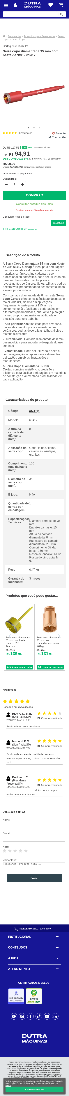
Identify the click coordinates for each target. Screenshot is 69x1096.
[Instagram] (22, 1016)
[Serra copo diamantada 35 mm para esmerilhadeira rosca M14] (50, 633)
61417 (21, 46)
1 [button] (28, 128)
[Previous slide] (10, 636)
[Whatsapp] (14, 1016)
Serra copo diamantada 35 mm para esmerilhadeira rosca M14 (49, 641)
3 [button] (39, 128)
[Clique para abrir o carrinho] (61, 5)
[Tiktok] (39, 1016)
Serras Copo (18, 39)
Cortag (7, 46)
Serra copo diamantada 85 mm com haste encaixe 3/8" (18, 640)
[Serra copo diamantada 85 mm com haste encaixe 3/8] (19, 633)
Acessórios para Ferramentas (39, 36)
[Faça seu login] (15, 5)
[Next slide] (59, 636)
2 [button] (34, 128)
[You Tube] (47, 1016)
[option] (34, 93)
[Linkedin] (55, 1016)
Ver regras (32, 229)
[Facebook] (30, 1016)
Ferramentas (14, 36)
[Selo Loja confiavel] (17, 996)
